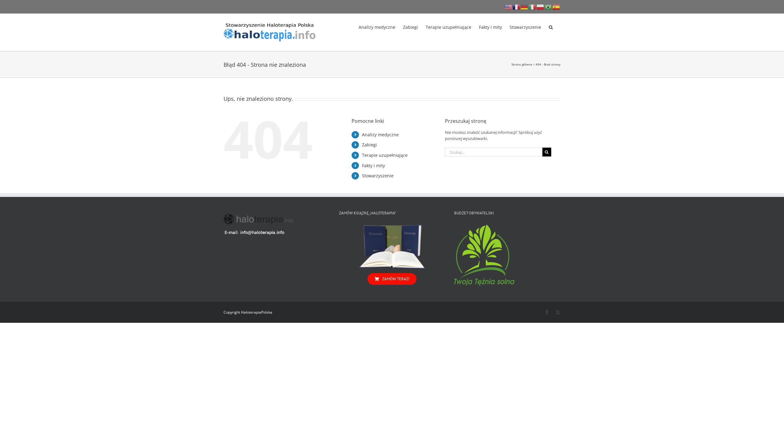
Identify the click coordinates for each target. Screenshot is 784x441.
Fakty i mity (373, 165)
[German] (525, 6)
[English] (509, 6)
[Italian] (533, 6)
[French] (517, 6)
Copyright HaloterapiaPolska (248, 312)
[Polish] (541, 6)
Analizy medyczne (380, 135)
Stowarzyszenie (378, 176)
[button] (551, 27)
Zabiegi (369, 145)
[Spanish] (556, 6)
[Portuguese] (548, 6)
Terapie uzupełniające (385, 155)
